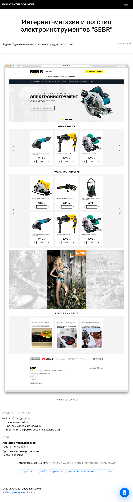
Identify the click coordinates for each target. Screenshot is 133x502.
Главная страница (27, 463)
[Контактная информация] (124, 492)
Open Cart (28, 471)
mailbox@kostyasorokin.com (19, 492)
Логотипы (106, 471)
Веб (43, 471)
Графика (57, 471)
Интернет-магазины (81, 471)
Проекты (44, 463)
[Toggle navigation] (126, 4)
